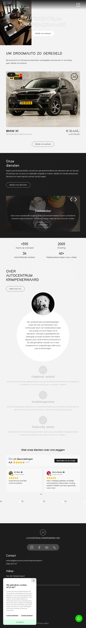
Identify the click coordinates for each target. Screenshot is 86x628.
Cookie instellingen (12, 615)
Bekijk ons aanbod (43, 33)
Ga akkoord (20, 622)
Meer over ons (15, 289)
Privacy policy (43, 623)
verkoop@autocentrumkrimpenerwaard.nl (24, 561)
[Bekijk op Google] (11, 473)
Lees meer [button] (13, 488)
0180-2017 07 (11, 564)
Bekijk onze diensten (18, 185)
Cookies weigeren (27, 615)
